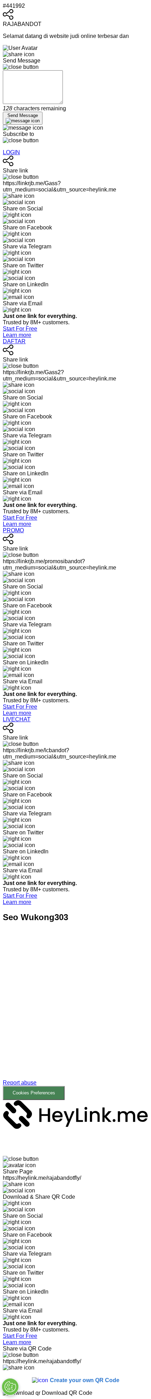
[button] (75, 1016)
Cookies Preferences (34, 1092)
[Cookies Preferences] (10, 1386)
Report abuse (20, 1083)
